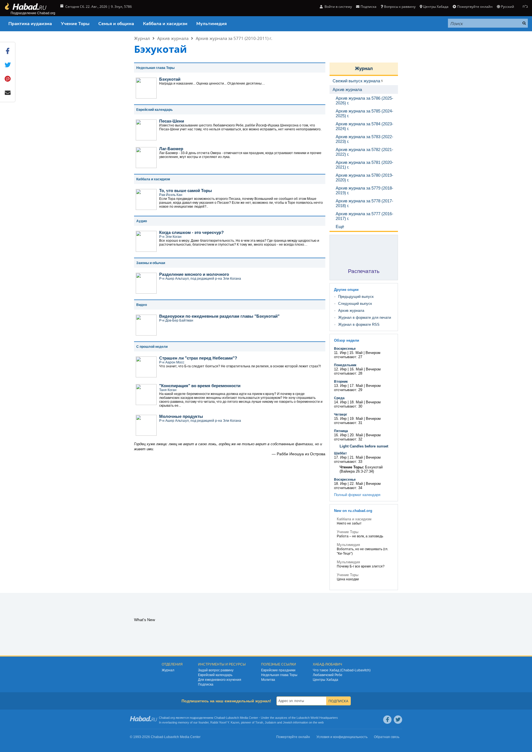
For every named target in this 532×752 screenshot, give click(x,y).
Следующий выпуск (355, 303)
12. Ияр (340, 369)
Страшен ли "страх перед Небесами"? (198, 358)
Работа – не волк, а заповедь (360, 536)
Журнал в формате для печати (364, 317)
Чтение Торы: (352, 467)
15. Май (355, 353)
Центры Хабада (325, 680)
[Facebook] (387, 719)
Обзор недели (346, 340)
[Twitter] (398, 719)
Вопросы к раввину (400, 6)
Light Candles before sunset (364, 446)
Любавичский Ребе (327, 675)
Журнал (142, 38)
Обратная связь (386, 737)
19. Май (356, 418)
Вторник (341, 382)
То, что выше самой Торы (185, 190)
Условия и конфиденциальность (342, 737)
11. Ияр (340, 353)
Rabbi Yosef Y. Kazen (224, 722)
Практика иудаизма (30, 24)
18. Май (356, 402)
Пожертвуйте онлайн (474, 6)
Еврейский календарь (215, 675)
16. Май (356, 369)
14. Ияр (340, 402)
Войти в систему (338, 6)
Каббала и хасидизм (165, 24)
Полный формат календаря (357, 495)
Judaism (270, 722)
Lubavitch (232, 717)
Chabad (219, 717)
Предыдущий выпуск (356, 296)
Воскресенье (345, 349)
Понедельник (345, 365)
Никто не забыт (349, 523)
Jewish (287, 722)
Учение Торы (75, 24)
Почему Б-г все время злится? (361, 566)
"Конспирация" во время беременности (199, 385)
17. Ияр (340, 457)
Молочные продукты (181, 416)
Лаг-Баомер (171, 148)
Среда (339, 398)
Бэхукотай (169, 79)
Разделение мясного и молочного (194, 274)
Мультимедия (211, 24)
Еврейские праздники (278, 670)
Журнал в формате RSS (359, 324)
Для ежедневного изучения (219, 680)
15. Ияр (340, 418)
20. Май (356, 435)
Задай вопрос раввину (215, 670)
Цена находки (348, 579)
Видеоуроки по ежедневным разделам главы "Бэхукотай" (219, 316)
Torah (259, 722)
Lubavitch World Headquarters (317, 717)
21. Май (356, 457)
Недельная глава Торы (279, 675)
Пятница (341, 431)
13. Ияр (340, 386)
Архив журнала (173, 38)
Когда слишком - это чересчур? (191, 232)
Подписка (205, 684)
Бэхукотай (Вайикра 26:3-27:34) (361, 469)
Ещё (340, 226)
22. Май (356, 484)
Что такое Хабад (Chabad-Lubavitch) (342, 670)
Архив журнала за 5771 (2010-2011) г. (234, 38)
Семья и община (116, 24)
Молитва (268, 680)
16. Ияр (340, 435)
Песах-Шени (171, 121)
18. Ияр (340, 484)
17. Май (356, 386)
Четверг (340, 414)
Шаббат (340, 453)
